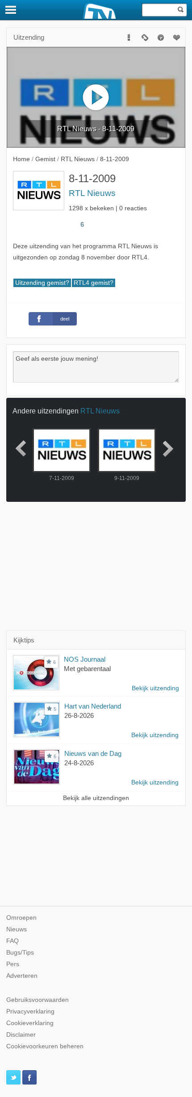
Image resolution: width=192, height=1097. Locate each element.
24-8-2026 (79, 763)
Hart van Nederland (92, 706)
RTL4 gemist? (93, 282)
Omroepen (21, 917)
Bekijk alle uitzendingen (96, 798)
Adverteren (22, 975)
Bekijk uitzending (155, 688)
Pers (12, 964)
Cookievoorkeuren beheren (44, 1046)
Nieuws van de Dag (92, 753)
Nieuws (16, 929)
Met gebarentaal (87, 668)
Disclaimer (21, 1034)
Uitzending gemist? (42, 282)
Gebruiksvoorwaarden (37, 1000)
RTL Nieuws (92, 193)
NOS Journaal (84, 659)
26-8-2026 (79, 715)
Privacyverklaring (30, 1011)
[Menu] (11, 10)
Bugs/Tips (20, 952)
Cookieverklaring (30, 1023)
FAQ (12, 941)
